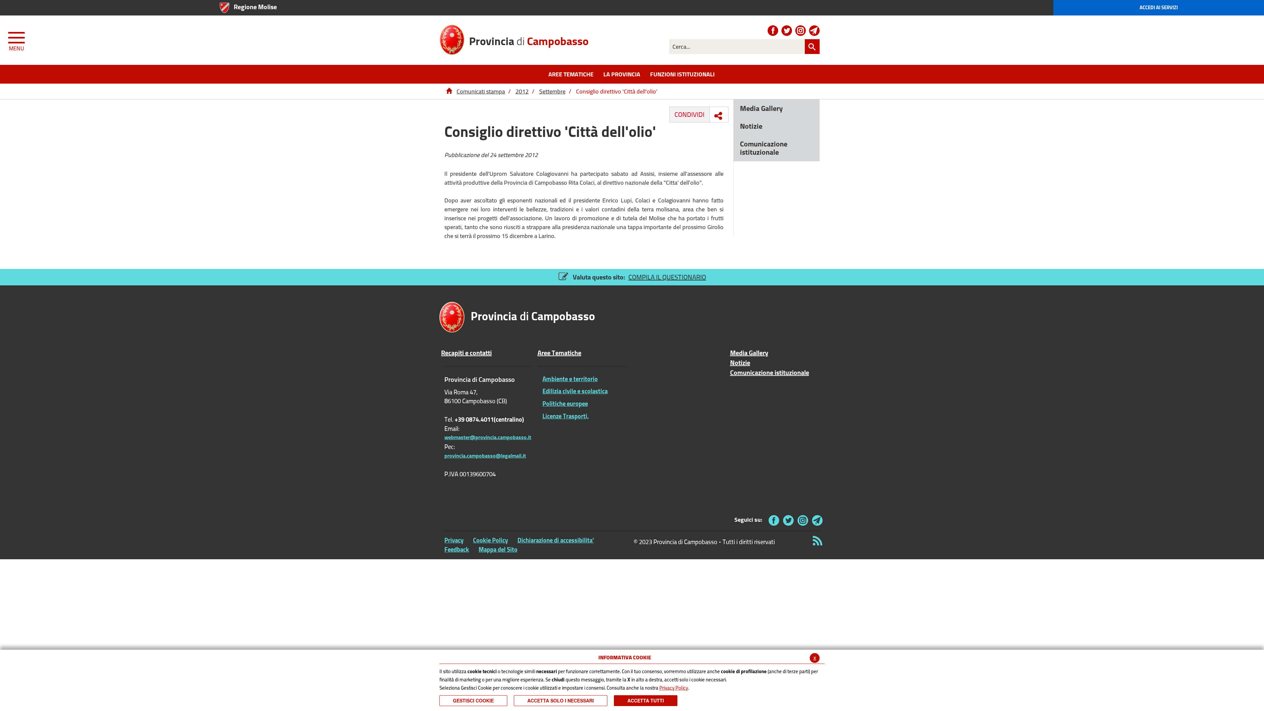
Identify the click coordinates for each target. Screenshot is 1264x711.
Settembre (552, 91)
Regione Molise (255, 7)
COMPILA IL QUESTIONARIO (667, 277)
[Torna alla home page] (449, 91)
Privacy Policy (673, 688)
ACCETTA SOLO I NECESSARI (560, 700)
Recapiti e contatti (466, 353)
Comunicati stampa (481, 91)
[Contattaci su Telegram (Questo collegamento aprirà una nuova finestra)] (814, 30)
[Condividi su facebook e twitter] (718, 115)
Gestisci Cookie (473, 700)
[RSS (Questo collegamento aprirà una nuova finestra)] (816, 540)
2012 (522, 91)
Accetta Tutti (645, 700)
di (529, 40)
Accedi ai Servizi (1159, 7)
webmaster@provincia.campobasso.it (487, 437)
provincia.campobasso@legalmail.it (485, 456)
